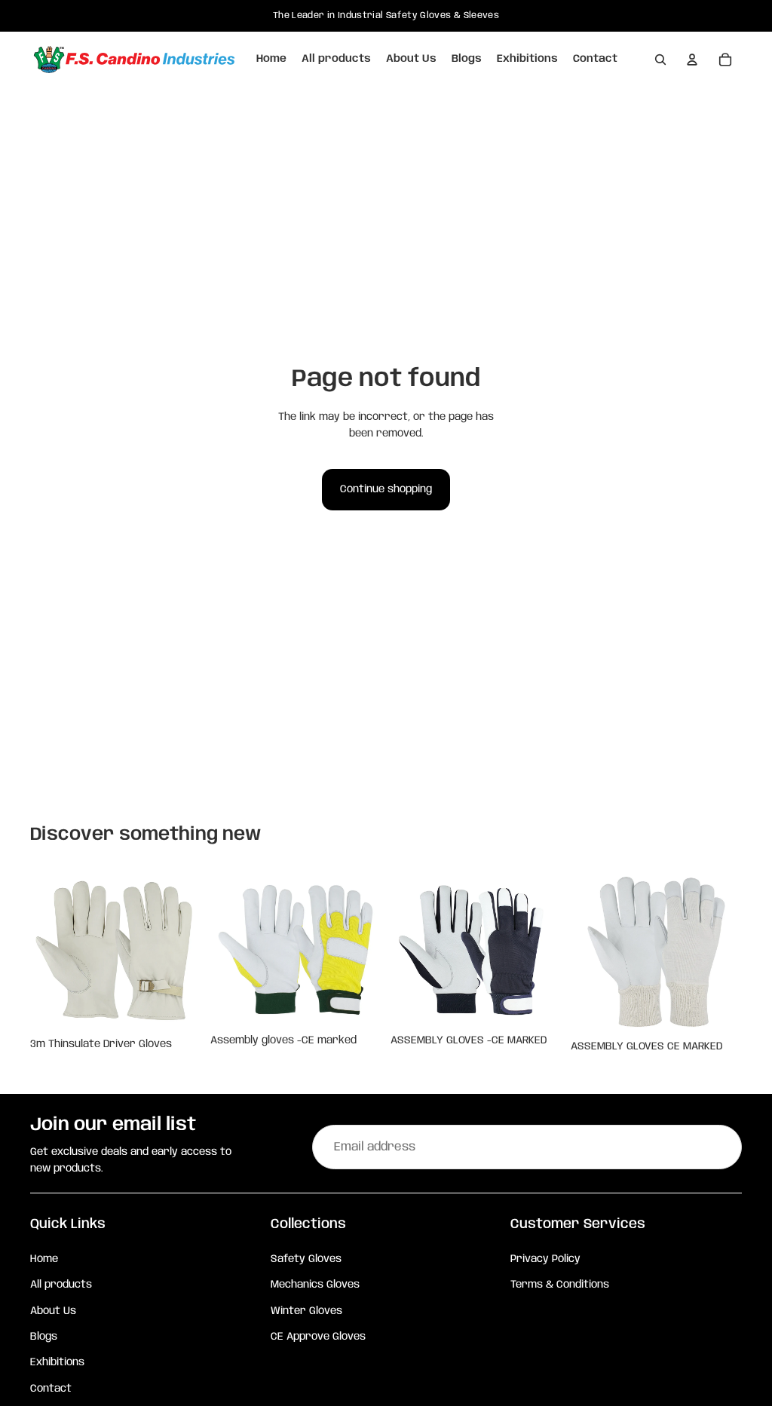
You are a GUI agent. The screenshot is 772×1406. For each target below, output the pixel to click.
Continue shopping (386, 489)
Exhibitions (57, 1362)
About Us (53, 1311)
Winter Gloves (306, 1311)
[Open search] (660, 59)
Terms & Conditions (559, 1284)
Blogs (43, 1336)
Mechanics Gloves (315, 1284)
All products (61, 1284)
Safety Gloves (306, 1259)
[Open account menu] (692, 59)
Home (44, 1259)
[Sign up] (719, 1147)
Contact (51, 1388)
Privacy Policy (545, 1259)
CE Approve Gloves (318, 1336)
